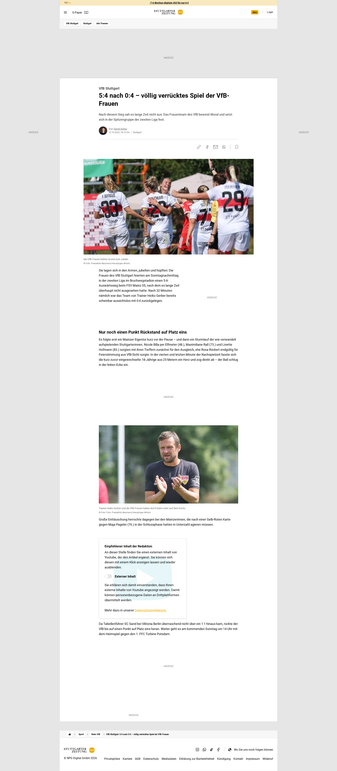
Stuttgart (87, 23)
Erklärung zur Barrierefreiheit (196, 758)
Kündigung (224, 758)
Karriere (127, 758)
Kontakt (238, 758)
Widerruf (268, 758)
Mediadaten (169, 758)
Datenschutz (151, 758)
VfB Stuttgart (72, 23)
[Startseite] (70, 734)
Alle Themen (102, 23)
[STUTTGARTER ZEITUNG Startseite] (168, 12)
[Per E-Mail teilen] (215, 146)
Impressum (253, 758)
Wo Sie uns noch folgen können (253, 749)
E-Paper (77, 12)
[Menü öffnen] (65, 12)
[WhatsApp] (204, 749)
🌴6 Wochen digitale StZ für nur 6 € (169, 2)
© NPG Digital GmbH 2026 (80, 758)
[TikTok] (211, 749)
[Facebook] (218, 749)
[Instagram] (197, 749)
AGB (137, 758)
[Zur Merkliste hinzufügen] (235, 146)
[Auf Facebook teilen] (207, 146)
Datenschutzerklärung (150, 610)
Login (270, 12)
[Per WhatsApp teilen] (223, 146)
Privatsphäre (112, 758)
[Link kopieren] (198, 146)
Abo (255, 12)
